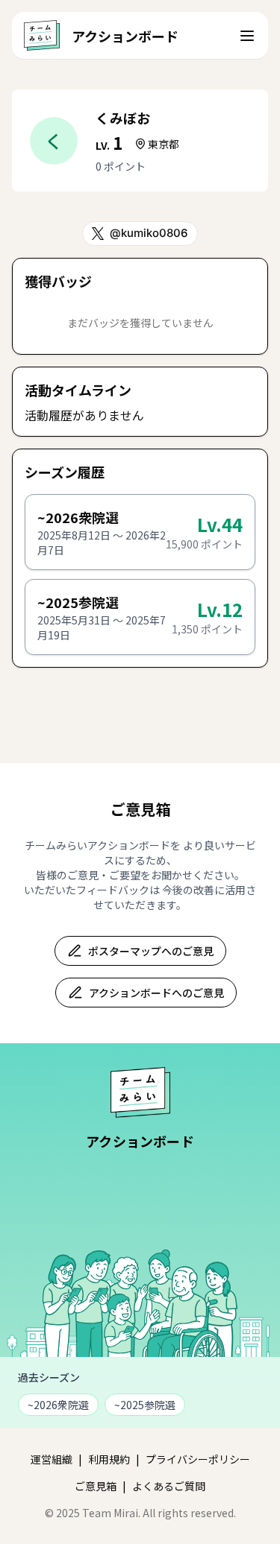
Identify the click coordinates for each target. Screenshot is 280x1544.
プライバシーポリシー (198, 1459)
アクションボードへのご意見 (156, 992)
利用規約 (109, 1459)
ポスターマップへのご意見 (151, 950)
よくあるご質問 (168, 1485)
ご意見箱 (95, 1485)
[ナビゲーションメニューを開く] (247, 36)
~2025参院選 (144, 1404)
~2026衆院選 (58, 1404)
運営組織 (51, 1459)
